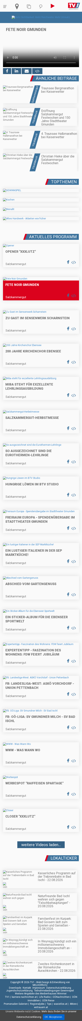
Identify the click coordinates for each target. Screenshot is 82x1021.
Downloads (15, 987)
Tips (49, 1004)
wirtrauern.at (41, 1007)
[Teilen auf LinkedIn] (16, 71)
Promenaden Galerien (16, 1004)
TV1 (7, 997)
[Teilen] (27, 71)
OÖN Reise (48, 1000)
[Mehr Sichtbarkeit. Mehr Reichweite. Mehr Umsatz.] (41, 17)
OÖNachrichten (61, 997)
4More (73, 1004)
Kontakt (27, 987)
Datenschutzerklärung (58, 987)
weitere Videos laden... (41, 844)
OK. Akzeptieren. (54, 1017)
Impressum (38, 987)
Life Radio (44, 997)
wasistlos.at (60, 1004)
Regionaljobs (37, 1004)
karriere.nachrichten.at (24, 997)
